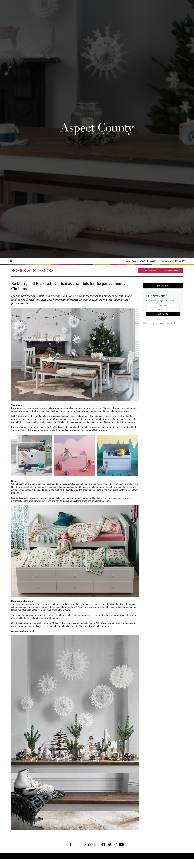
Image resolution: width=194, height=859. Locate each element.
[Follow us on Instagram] (115, 844)
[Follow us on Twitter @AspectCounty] (110, 844)
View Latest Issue (163, 285)
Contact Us (181, 261)
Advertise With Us (139, 261)
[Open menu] (10, 260)
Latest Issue (153, 261)
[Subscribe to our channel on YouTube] (121, 844)
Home (127, 261)
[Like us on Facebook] (103, 844)
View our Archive (167, 261)
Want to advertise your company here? (160, 323)
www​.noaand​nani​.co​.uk (22, 631)
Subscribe (163, 314)
